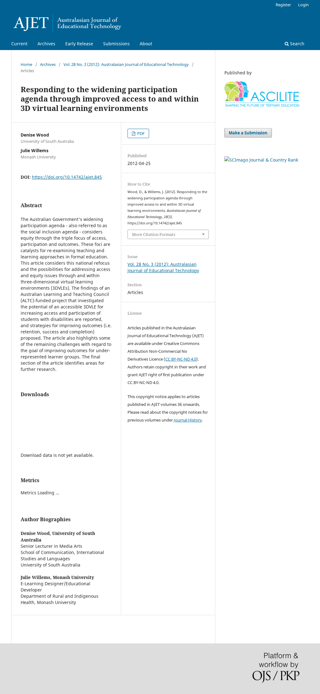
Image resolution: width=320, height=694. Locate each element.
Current (19, 44)
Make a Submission (248, 133)
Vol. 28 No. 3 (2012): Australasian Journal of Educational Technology (126, 64)
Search (296, 44)
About (146, 44)
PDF (140, 133)
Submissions (116, 44)
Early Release (79, 44)
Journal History (188, 420)
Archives (46, 44)
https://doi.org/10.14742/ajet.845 (67, 177)
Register (283, 4)
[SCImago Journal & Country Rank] (261, 160)
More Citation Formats (153, 234)
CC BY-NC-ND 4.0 (180, 359)
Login (303, 4)
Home (26, 64)
